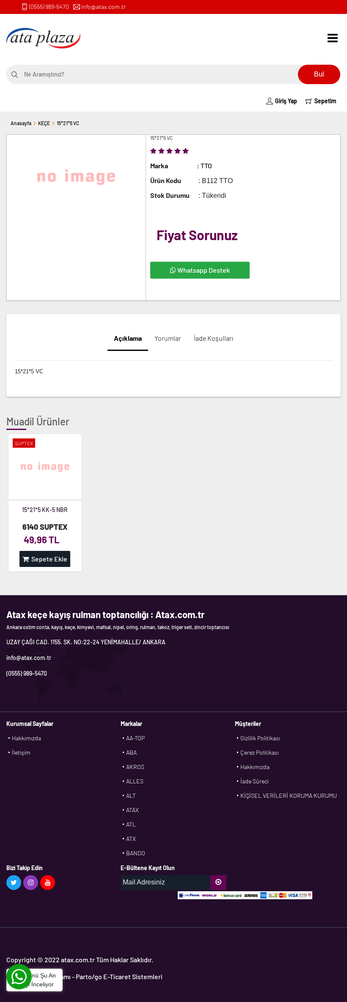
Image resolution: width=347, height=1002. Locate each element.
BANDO (135, 853)
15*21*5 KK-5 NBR (45, 509)
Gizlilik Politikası (260, 738)
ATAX (132, 809)
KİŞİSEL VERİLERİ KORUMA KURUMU (288, 795)
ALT (131, 795)
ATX (131, 838)
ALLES (134, 781)
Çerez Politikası (259, 752)
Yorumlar (167, 338)
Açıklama (128, 338)
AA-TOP (135, 738)
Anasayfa (21, 123)
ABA (131, 752)
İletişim (21, 752)
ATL (131, 824)
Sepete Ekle (48, 559)
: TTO (204, 166)
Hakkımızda (26, 738)
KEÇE (44, 123)
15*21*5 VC (68, 123)
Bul (319, 74)
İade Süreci (254, 781)
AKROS (135, 766)
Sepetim (325, 100)
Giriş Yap (286, 100)
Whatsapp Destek (203, 270)
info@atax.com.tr (103, 6)
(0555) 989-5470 (49, 6)
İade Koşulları (213, 338)
